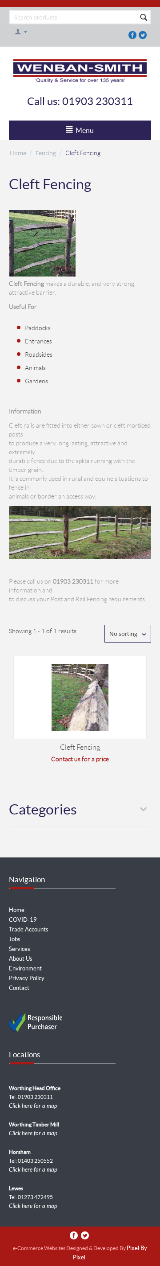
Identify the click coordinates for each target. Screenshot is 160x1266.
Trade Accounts (28, 929)
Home (18, 153)
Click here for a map (33, 1106)
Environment (25, 968)
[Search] (143, 17)
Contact (19, 988)
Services (19, 949)
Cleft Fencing (80, 747)
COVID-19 (23, 919)
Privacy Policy (26, 978)
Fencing (46, 153)
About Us (20, 958)
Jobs (14, 939)
